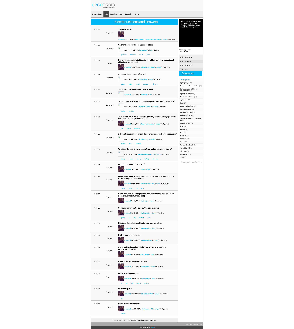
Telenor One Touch (186, 145)
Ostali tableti (184, 154)
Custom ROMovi (185, 109)
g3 (126, 283)
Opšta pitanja (184, 83)
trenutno (137, 128)
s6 (129, 218)
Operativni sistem (186, 94)
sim (149, 218)
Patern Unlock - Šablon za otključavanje (188, 89)
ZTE (181, 157)
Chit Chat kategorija (186, 112)
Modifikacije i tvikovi (187, 97)
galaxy (123, 84)
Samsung (183, 139)
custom (131, 159)
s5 (135, 218)
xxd (151, 94)
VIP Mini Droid (185, 148)
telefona (133, 55)
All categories (185, 80)
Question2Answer (197, 324)
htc (122, 128)
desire (129, 128)
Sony (182, 142)
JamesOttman (157, 154)
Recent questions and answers (191, 162)
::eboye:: (152, 327)
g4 (132, 283)
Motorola (183, 136)
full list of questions (138, 320)
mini (142, 188)
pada (148, 55)
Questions (113, 14)
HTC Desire (142, 139)
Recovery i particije (186, 106)
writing (146, 159)
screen (146, 283)
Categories (128, 14)
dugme (155, 84)
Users (137, 14)
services (155, 159)
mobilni (138, 283)
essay (139, 159)
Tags (121, 14)
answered (121, 39)
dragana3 (155, 106)
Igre (181, 103)
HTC (181, 126)
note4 (130, 84)
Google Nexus (185, 123)
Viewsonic (183, 151)
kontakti (141, 218)
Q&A (106, 14)
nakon (141, 55)
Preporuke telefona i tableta (189, 86)
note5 (138, 84)
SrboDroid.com (97, 14)
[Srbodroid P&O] (117, 9)
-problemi (124, 55)
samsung (146, 84)
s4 (136, 188)
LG (181, 132)
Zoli (150, 50)
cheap (123, 159)
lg (121, 283)
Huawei (182, 129)
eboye (165, 39)
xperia (151, 79)
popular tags (151, 320)
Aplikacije (183, 100)
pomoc (123, 111)
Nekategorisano (185, 115)
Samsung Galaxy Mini (147, 183)
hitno (130, 144)
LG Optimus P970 (147, 294)
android (131, 111)
